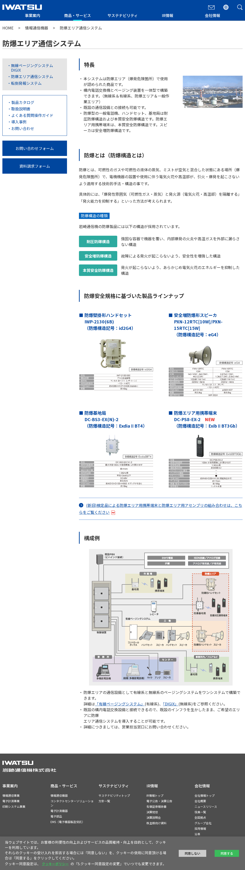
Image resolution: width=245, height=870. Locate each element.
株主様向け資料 (156, 823)
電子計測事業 (11, 801)
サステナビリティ (122, 15)
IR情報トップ (154, 795)
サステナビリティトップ (114, 795)
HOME (7, 28)
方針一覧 (104, 801)
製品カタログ (22, 102)
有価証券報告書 (156, 806)
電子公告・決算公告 (159, 801)
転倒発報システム (26, 83)
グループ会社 (203, 823)
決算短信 (152, 812)
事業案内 (32, 15)
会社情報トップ (205, 795)
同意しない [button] (192, 853)
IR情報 (167, 15)
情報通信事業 (11, 795)
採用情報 (200, 828)
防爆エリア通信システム (32, 76)
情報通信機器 (36, 28)
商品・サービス (77, 15)
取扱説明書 (20, 109)
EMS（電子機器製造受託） (67, 822)
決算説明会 (153, 817)
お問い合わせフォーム (35, 148)
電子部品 (56, 816)
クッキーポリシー (55, 863)
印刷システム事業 (13, 806)
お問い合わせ (22, 128)
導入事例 (19, 122)
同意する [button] (227, 853)
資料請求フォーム (34, 166)
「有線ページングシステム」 (120, 704)
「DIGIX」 (170, 704)
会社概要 (200, 801)
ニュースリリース (206, 806)
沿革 (197, 834)
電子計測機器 (59, 811)
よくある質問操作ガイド (32, 115)
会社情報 (212, 15)
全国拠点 (200, 817)
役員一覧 (200, 812)
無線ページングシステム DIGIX (32, 68)
